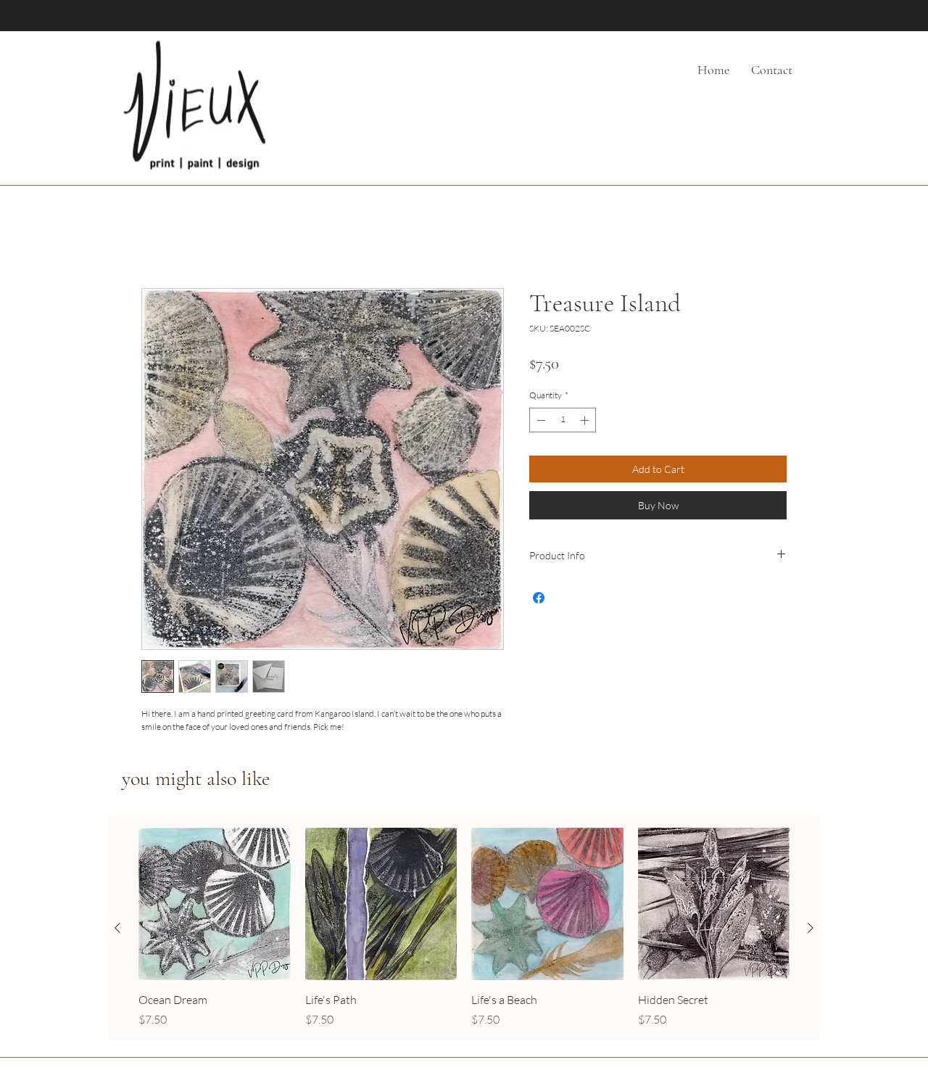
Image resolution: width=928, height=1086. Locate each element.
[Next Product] (810, 930)
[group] (464, 931)
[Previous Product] (117, 930)
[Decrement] (539, 422)
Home (156, 238)
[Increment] (586, 422)
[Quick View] (214, 907)
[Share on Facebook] (538, 600)
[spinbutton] (562, 422)
